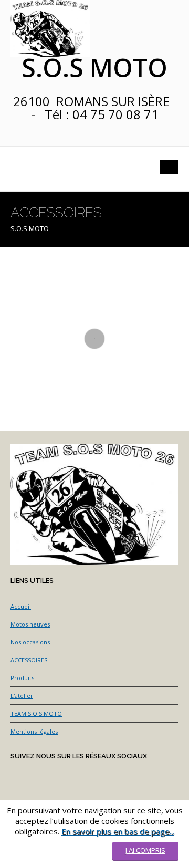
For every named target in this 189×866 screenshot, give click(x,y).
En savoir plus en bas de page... (117, 831)
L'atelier (21, 696)
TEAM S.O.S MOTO (36, 713)
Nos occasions (30, 642)
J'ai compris (145, 850)
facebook (19, 137)
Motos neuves (30, 624)
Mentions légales (34, 731)
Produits (22, 678)
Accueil (20, 606)
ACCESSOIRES (28, 660)
